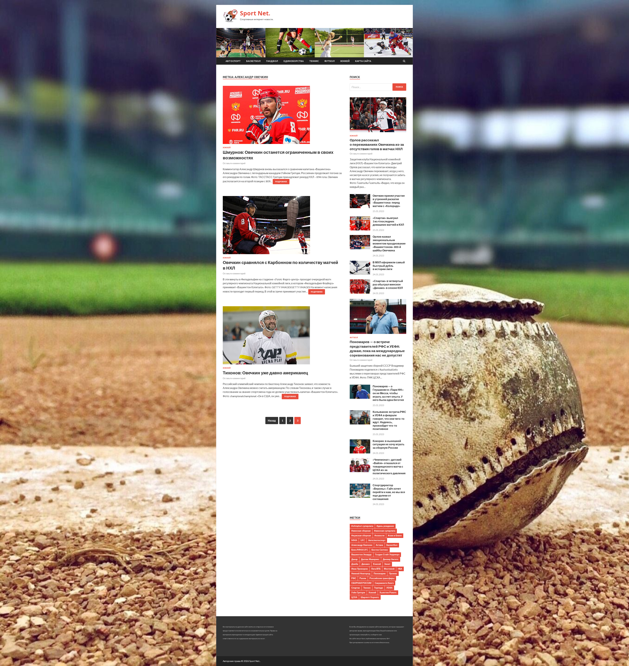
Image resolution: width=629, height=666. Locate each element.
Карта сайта (363, 61)
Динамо (366, 564)
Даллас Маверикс (370, 559)
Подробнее (281, 182)
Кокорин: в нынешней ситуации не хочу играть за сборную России (388, 444)
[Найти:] (378, 87)
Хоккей (345, 61)
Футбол (329, 61)
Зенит (387, 564)
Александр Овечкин (361, 545)
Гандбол (272, 61)
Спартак (355, 587)
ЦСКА (354, 597)
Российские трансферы (382, 578)
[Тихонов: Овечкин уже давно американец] (283, 336)
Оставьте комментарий (234, 163)
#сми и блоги (395, 535)
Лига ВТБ (376, 568)
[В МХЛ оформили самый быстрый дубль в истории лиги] (360, 273)
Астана (379, 545)
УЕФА (389, 587)
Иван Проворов (359, 568)
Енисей (377, 564)
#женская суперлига (384, 530)
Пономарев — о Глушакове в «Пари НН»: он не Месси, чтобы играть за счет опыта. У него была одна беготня (388, 393)
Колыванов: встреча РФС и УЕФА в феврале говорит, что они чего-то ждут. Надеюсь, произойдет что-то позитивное (389, 420)
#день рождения (385, 526)
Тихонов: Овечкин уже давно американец (265, 372)
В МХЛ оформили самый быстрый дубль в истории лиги (389, 266)
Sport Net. (255, 13)
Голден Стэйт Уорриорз (387, 554)
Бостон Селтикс (380, 549)
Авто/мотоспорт (376, 540)
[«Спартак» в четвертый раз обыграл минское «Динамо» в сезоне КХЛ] (360, 292)
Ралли (363, 578)
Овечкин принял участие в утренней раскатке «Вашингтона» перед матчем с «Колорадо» (389, 200)
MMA (354, 540)
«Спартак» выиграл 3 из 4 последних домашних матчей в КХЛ (388, 221)
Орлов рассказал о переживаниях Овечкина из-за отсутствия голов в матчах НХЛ (377, 144)
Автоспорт (233, 61)
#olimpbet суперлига (362, 526)
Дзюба (354, 564)
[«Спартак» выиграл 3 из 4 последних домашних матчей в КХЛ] (360, 229)
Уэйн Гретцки (358, 592)
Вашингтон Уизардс (361, 554)
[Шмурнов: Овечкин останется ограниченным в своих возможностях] (283, 116)
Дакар (354, 559)
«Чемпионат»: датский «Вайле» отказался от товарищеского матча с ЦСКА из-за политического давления (389, 466)
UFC (363, 540)
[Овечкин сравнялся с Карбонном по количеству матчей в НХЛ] (283, 226)
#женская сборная (361, 530)
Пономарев (380, 573)
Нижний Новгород (360, 573)
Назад (272, 420)
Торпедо (378, 587)
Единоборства (294, 61)
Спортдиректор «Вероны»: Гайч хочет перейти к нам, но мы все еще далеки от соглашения (389, 492)
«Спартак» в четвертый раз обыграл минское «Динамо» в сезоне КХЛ (388, 284)
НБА (400, 568)
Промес (393, 573)
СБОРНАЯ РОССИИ (361, 583)
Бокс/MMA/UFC (359, 549)
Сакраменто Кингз (384, 583)
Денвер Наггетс (391, 559)
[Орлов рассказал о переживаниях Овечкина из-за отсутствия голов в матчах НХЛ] (378, 132)
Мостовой (389, 568)
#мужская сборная (361, 535)
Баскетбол (253, 61)
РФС (353, 578)
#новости (379, 535)
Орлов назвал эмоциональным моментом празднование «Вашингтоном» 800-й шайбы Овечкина (389, 243)
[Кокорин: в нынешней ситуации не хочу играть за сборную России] (360, 452)
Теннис (314, 61)
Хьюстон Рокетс (388, 592)
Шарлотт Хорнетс (370, 597)
